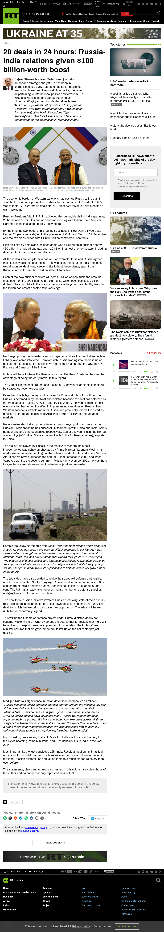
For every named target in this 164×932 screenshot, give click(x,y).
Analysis (111, 21)
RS (31, 2)
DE (22, 2)
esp (13, 871)
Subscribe (127, 195)
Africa (89, 21)
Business (72, 21)
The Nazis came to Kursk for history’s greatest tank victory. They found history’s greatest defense (134, 335)
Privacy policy (128, 892)
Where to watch (90, 897)
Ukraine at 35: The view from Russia (133, 248)
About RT (126, 897)
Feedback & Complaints (133, 910)
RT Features (100, 21)
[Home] (11, 16)
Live (84, 888)
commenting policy (36, 827)
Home (8, 43)
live (127, 14)
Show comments (55, 843)
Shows (146, 21)
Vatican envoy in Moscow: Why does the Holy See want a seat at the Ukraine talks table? (133, 292)
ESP (12, 2)
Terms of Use (128, 888)
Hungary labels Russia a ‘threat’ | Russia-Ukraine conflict (91, 14)
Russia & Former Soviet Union (38, 21)
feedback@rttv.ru (29, 830)
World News (60, 21)
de (25, 871)
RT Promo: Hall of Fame (133, 901)
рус (19, 871)
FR (27, 2)
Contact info (127, 905)
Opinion (122, 21)
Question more (36, 14)
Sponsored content (91, 905)
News (6, 888)
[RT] (45, 4)
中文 (41, 871)
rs (35, 871)
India (81, 21)
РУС (18, 2)
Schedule (86, 901)
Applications (88, 892)
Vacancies (126, 914)
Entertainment (134, 21)
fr (30, 871)
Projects (156, 21)
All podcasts (154, 353)
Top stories (118, 44)
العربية (5, 2)
